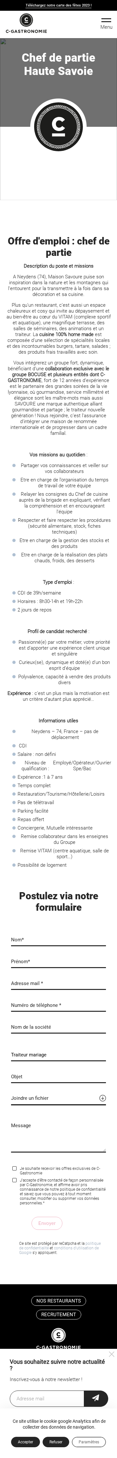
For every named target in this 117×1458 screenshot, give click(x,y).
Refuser (55, 1442)
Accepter (25, 1442)
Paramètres (89, 1442)
